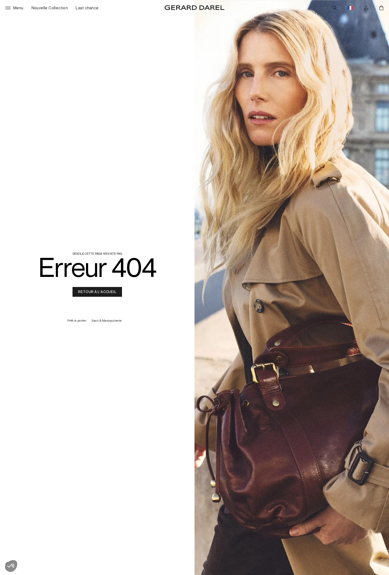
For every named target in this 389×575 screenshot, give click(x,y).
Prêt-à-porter (76, 320)
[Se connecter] (366, 7)
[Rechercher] (334, 7)
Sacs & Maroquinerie (107, 320)
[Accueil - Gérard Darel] (194, 8)
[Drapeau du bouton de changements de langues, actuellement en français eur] (350, 8)
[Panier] (381, 7)
